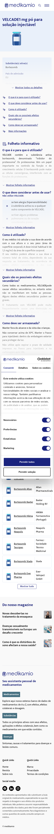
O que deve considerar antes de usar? (27, 103)
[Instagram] (18, 788)
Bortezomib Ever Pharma (22, 575)
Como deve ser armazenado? (23, 125)
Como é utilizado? (17, 109)
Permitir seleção (27, 472)
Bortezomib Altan (23, 489)
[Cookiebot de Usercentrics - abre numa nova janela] (38, 360)
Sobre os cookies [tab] (41, 368)
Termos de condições (38, 774)
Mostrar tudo (27, 586)
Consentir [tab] (8, 368)
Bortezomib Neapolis (20, 530)
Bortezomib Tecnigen (20, 545)
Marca (30, 767)
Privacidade (33, 770)
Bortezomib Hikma (23, 516)
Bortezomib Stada (23, 561)
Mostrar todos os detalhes (28, 88)
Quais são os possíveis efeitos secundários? (23, 117)
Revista (6, 770)
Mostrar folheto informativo (20, 185)
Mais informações (17, 131)
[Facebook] (4, 788)
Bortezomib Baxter (23, 502)
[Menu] (46, 5)
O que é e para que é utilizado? (24, 97)
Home (5, 767)
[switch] (46, 429)
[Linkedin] (11, 788)
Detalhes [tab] (23, 368)
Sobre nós (7, 774)
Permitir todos (27, 462)
